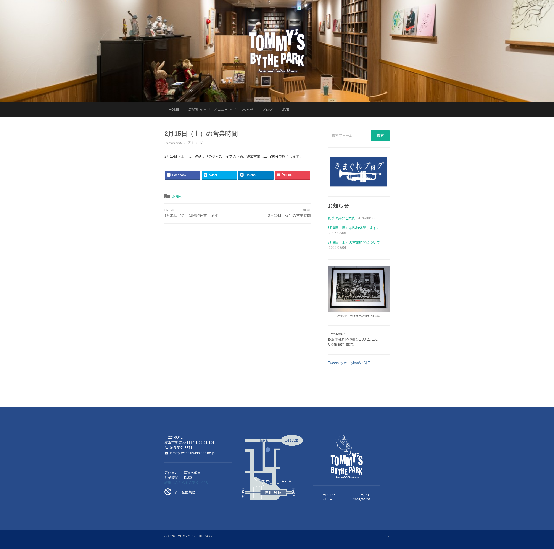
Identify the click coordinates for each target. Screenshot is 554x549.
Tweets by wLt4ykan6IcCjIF (349, 363)
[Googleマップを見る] (272, 467)
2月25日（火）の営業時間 (289, 213)
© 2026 (169, 536)
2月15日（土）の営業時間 (201, 133)
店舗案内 (195, 109)
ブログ (267, 109)
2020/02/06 (173, 142)
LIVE (285, 109)
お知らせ (247, 109)
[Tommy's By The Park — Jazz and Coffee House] (277, 50)
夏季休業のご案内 (341, 218)
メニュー (221, 109)
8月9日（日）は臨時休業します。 (354, 228)
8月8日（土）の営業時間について (354, 242)
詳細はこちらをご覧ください (186, 482)
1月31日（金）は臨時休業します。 (193, 213)
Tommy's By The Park (194, 536)
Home (174, 109)
